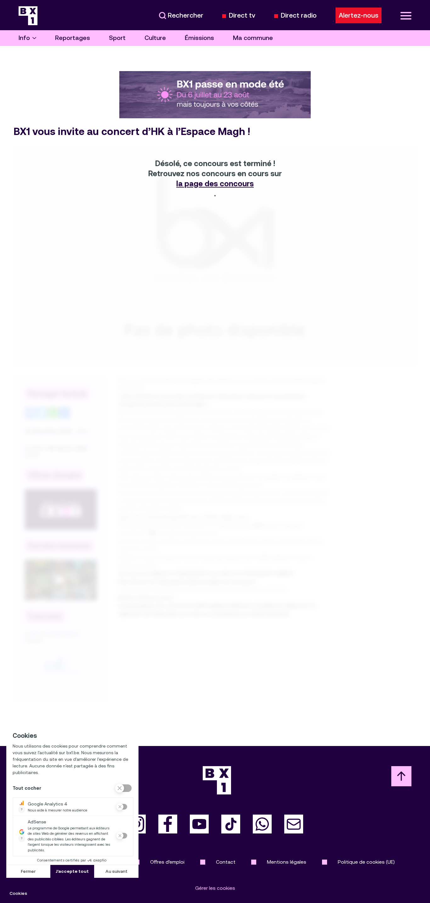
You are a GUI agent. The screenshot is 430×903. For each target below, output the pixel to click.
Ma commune (253, 37)
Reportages (72, 37)
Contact (225, 862)
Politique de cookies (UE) (366, 862)
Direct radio (299, 15)
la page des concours (215, 184)
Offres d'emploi (167, 862)
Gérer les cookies (215, 888)
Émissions (199, 37)
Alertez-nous (358, 15)
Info (24, 37)
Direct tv (242, 15)
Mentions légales (286, 862)
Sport (117, 37)
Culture (155, 37)
